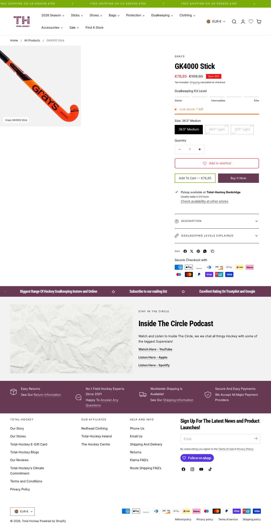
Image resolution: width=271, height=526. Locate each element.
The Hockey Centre (95, 444)
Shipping (195, 82)
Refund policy (183, 519)
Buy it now (238, 178)
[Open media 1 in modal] (73, 53)
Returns (135, 452)
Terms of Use (226, 449)
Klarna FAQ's (139, 460)
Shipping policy (252, 519)
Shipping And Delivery (146, 444)
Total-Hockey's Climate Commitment (27, 470)
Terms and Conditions (26, 481)
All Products (32, 40)
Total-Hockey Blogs (24, 452)
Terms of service (228, 519)
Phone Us (137, 428)
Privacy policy (204, 519)
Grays (180, 56)
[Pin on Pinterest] (198, 251)
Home (14, 40)
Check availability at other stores (204, 201)
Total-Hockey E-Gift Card (28, 444)
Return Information (47, 395)
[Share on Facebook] (185, 251)
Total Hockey (30, 521)
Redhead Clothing (94, 428)
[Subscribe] (256, 438)
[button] (234, 21)
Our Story (17, 428)
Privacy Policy (20, 489)
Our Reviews (19, 460)
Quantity (180, 140)
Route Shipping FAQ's (145, 468)
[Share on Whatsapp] (205, 251)
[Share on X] (192, 251)
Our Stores (18, 436)
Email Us (136, 436)
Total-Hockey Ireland (96, 436)
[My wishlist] (251, 22)
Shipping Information (178, 400)
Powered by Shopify (53, 521)
